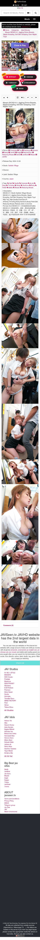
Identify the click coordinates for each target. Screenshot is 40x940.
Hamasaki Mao (9, 736)
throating (11, 185)
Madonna (7, 681)
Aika (5, 723)
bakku (10, 187)
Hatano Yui (8, 721)
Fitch (6, 703)
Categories (15, 30)
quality (16, 183)
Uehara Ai (7, 744)
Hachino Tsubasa (10, 749)
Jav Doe (7, 807)
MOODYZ (7, 675)
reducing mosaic (27, 187)
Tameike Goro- (9, 698)
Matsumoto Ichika (10, 733)
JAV (5, 809)
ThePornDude (21, 1)
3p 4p (31, 183)
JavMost (25, 154)
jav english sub (32, 650)
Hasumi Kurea (9, 725)
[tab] (8, 625)
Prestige (7, 679)
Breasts (35, 150)
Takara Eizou (8, 707)
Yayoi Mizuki (8, 751)
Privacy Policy (9, 801)
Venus (6, 705)
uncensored (22, 650)
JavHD (12, 152)
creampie (24, 183)
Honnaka (7, 696)
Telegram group (9, 805)
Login (25, 5)
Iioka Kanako (8, 727)
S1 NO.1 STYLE (9, 673)
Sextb (18, 154)
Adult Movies (25, 30)
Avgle (19, 152)
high (10, 183)
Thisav (6, 782)
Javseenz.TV (26, 27)
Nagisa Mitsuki (9, 729)
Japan (11, 179)
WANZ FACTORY (10, 701)
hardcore (25, 185)
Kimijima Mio (8, 753)
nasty (18, 185)
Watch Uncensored (10, 811)
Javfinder (7, 784)
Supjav (6, 780)
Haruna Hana (8, 738)
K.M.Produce (8, 688)
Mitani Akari (8, 740)
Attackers (7, 685)
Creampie (13, 150)
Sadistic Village (13, 165)
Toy (20, 150)
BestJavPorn (27, 152)
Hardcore (27, 150)
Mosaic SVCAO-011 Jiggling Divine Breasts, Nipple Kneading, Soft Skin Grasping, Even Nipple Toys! (20, 34)
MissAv (27, 19)
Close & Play (20, 45)
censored (14, 650)
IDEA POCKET (9, 683)
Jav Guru (7, 773)
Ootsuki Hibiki (9, 742)
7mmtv (6, 786)
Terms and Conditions (11, 799)
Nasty (6, 152)
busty (33, 185)
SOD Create (8, 677)
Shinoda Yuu (8, 731)
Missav (32, 154)
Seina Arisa (8, 746)
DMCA (6, 803)
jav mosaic (12, 652)
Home (7, 30)
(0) (23, 97)
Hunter (6, 694)
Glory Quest (8, 692)
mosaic (17, 187)
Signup (16, 5)
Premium (7, 690)
